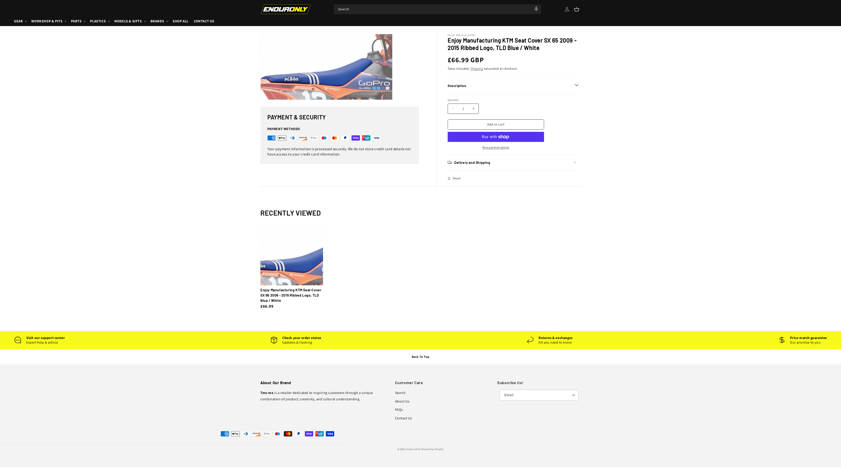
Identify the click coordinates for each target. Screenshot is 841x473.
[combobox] (437, 9)
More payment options (495, 147)
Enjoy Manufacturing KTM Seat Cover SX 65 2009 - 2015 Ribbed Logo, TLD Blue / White (290, 295)
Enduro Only (413, 449)
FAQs (399, 409)
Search (400, 392)
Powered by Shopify (432, 449)
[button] (576, 9)
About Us (402, 401)
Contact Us (403, 418)
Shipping (476, 69)
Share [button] (457, 178)
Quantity (453, 100)
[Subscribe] (573, 395)
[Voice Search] (536, 9)
